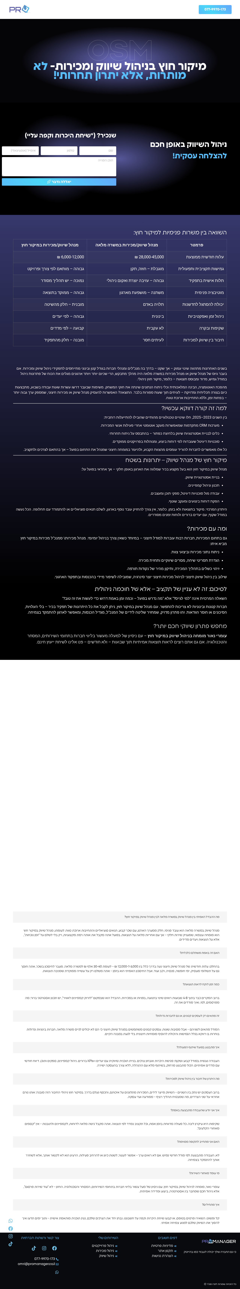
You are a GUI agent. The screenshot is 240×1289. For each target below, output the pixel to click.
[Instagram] (44, 1248)
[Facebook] (54, 1248)
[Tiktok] (33, 1248)
